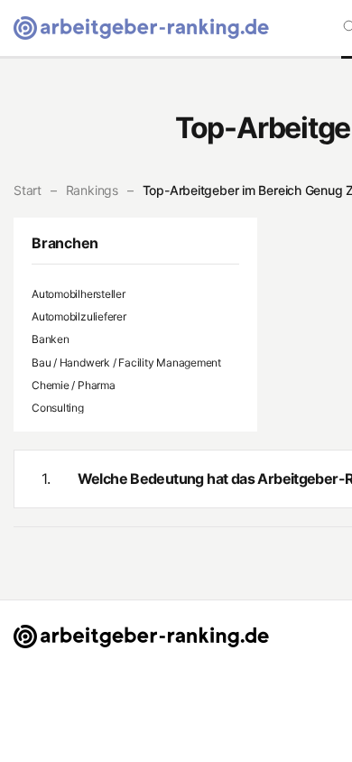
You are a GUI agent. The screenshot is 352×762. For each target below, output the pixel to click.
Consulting (58, 407)
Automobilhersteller (78, 294)
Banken (50, 339)
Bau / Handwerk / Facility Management (126, 362)
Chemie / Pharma (74, 385)
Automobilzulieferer (79, 316)
